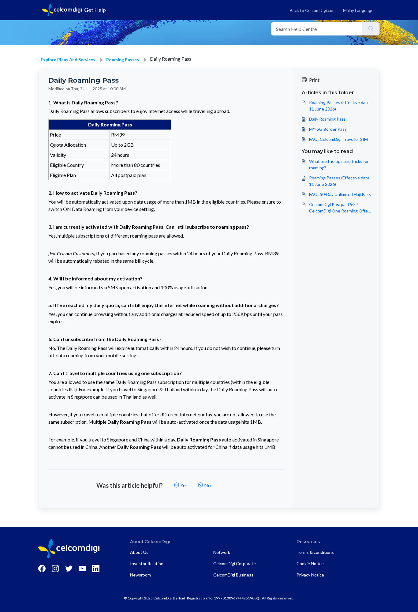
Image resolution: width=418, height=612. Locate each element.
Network (221, 552)
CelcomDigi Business (233, 574)
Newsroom (140, 574)
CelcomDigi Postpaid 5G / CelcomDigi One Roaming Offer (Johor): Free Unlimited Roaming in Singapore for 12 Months (339, 208)
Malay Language (358, 10)
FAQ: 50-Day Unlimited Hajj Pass (340, 194)
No (207, 485)
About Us (139, 552)
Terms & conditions (315, 552)
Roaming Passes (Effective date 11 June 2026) (339, 105)
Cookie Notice (310, 563)
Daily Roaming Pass (327, 119)
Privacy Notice (310, 574)
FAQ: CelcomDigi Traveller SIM (338, 139)
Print (314, 80)
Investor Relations (148, 563)
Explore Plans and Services (68, 59)
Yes (184, 485)
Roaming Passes (122, 59)
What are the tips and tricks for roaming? (339, 164)
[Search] (371, 29)
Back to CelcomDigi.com (313, 10)
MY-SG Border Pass (328, 129)
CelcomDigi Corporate (234, 563)
